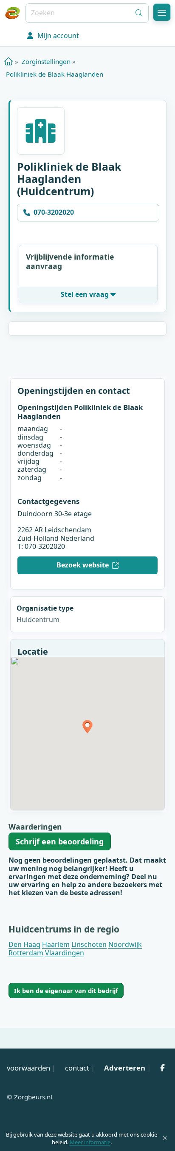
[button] (162, 12)
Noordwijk (125, 944)
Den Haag (24, 944)
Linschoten (89, 944)
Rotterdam (25, 952)
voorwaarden (28, 1068)
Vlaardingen (64, 952)
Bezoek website (82, 565)
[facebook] (162, 1068)
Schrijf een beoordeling (60, 841)
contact (77, 1068)
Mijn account (57, 35)
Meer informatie (90, 1142)
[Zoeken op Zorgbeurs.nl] (139, 13)
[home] (8, 61)
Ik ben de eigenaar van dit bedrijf (66, 990)
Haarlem (56, 944)
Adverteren (124, 1068)
